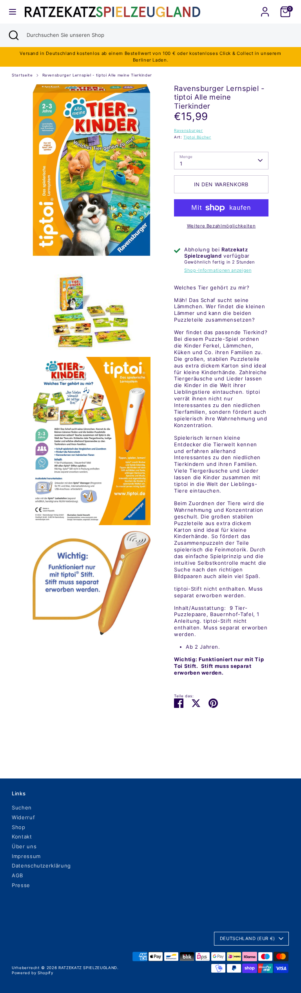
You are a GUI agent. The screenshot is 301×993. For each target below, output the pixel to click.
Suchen (22, 807)
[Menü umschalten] (12, 12)
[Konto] (265, 7)
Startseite (22, 75)
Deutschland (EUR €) (247, 938)
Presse (21, 885)
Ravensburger (188, 130)
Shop (18, 827)
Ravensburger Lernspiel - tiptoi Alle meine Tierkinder (97, 75)
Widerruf (23, 817)
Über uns (24, 846)
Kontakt (22, 836)
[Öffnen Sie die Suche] (13, 35)
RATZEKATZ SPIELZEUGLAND (87, 968)
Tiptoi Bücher (197, 137)
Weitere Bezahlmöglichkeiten (221, 226)
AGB (17, 875)
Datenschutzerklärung (41, 865)
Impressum (26, 856)
